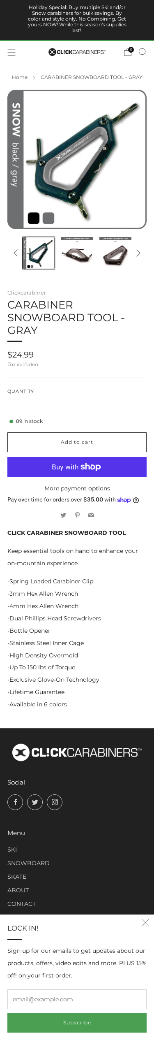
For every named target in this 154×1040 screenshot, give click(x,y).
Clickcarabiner (26, 292)
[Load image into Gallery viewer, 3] (115, 253)
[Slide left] (17, 252)
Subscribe (77, 1022)
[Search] (142, 52)
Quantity (20, 391)
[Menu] (11, 52)
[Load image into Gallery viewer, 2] (77, 253)
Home (20, 77)
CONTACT (21, 904)
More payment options (77, 488)
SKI (12, 849)
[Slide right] (137, 252)
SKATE (16, 876)
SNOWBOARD (28, 863)
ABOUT (18, 890)
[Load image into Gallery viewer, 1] (38, 253)
